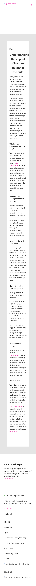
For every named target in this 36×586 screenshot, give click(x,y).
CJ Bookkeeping (16, 406)
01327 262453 (8, 479)
